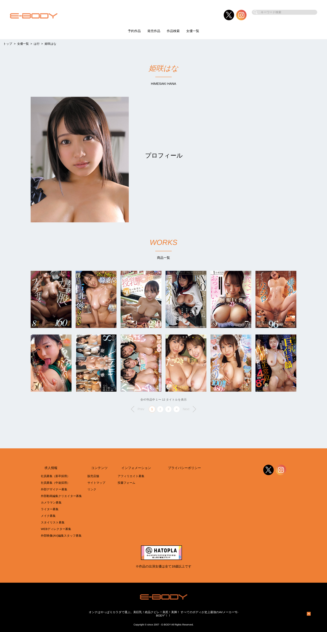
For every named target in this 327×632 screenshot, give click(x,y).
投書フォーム (126, 482)
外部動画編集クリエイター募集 (61, 496)
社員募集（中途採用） (55, 482)
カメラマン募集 (51, 502)
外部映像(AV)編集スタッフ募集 (61, 535)
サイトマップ (96, 482)
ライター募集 (50, 509)
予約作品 (134, 31)
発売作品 (153, 31)
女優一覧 (192, 31)
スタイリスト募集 (53, 522)
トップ (7, 43)
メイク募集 (48, 515)
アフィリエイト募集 (131, 476)
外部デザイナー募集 (54, 489)
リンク (91, 489)
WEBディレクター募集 (56, 529)
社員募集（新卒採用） (55, 476)
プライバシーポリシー (184, 468)
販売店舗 (93, 476)
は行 (37, 43)
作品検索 (173, 31)
